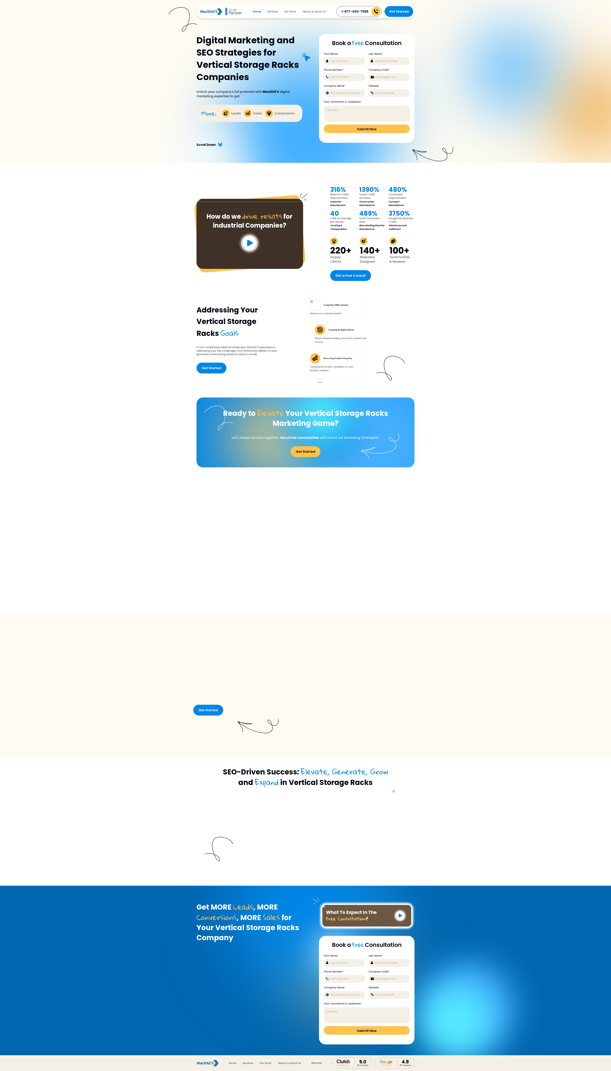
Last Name (376, 54)
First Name (331, 54)
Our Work (290, 11)
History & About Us (314, 11)
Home (257, 11)
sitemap (316, 1063)
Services (272, 11)
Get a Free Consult (350, 275)
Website (374, 86)
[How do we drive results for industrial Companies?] (250, 201)
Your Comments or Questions (343, 102)
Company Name (335, 86)
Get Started (399, 11)
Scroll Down (206, 144)
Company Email (379, 70)
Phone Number (334, 70)
